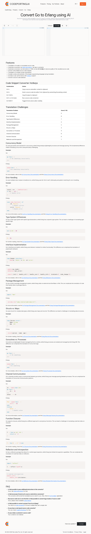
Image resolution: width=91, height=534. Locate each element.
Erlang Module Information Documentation (54, 481)
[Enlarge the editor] (17, 25)
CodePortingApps (21, 510)
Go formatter (52, 496)
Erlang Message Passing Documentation (53, 415)
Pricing (49, 4)
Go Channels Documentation (30, 415)
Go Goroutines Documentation (30, 371)
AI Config (57, 25)
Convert (21, 10)
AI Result (50, 25)
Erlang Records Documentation (49, 336)
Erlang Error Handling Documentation (56, 214)
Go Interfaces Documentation (30, 278)
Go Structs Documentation (29, 336)
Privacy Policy (78, 532)
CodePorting (8, 10)
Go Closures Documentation (30, 446)
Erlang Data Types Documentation (53, 241)
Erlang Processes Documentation (52, 371)
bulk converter (20, 505)
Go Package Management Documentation (33, 305)
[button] (83, 4)
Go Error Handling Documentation (31, 214)
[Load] (4, 25)
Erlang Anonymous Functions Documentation (54, 446)
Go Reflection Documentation (30, 481)
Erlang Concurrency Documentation (53, 174)
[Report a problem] (66, 25)
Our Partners (55, 4)
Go (25, 10)
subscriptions (27, 500)
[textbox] (24, 41)
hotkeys (29, 75)
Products (43, 4)
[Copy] (62, 25)
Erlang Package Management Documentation (62, 305)
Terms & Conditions (68, 532)
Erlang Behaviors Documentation (51, 278)
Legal (84, 532)
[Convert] (8, 25)
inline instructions (27, 67)
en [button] (76, 4)
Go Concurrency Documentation (30, 174)
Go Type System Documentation (31, 241)
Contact (81, 524)
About (62, 4)
